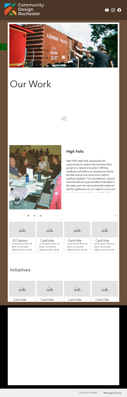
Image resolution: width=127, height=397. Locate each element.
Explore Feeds (88, 392)
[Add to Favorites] (3, 46)
